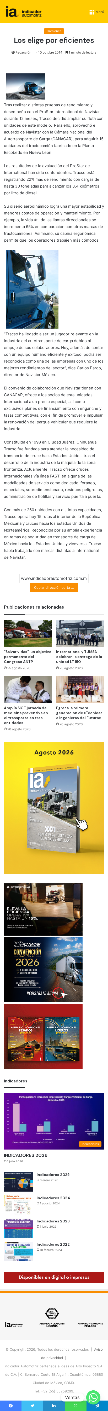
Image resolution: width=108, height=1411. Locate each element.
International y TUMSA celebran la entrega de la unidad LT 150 (79, 656)
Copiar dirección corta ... (54, 587)
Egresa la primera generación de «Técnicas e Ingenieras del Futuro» (79, 713)
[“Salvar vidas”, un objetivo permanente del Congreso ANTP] (28, 633)
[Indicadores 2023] (18, 1228)
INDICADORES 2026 (25, 1155)
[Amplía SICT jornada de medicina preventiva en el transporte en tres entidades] (28, 689)
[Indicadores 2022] (18, 1251)
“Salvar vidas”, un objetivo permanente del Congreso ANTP (27, 656)
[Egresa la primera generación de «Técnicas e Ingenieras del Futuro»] (80, 689)
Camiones (54, 31)
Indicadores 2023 (53, 1221)
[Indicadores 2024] (18, 1205)
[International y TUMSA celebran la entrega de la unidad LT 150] (80, 633)
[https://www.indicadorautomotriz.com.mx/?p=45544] (54, 873)
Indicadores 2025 (53, 1174)
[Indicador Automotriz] (24, 11)
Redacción (23, 52)
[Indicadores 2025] (18, 1182)
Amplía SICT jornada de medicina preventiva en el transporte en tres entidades (26, 715)
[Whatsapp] (93, 1397)
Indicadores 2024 (53, 1198)
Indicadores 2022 (53, 1244)
